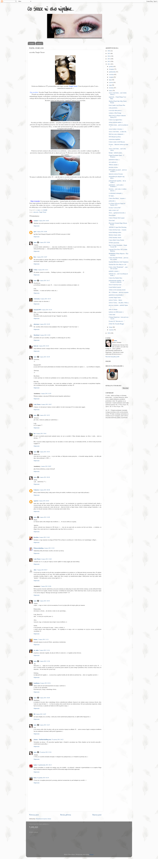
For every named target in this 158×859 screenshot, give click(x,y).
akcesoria (35, 212)
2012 (109, 61)
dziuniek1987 (37, 310)
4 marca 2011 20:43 (44, 501)
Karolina (36, 537)
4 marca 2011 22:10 (49, 548)
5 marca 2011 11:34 (44, 650)
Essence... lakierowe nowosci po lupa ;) (118, 145)
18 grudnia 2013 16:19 (43, 777)
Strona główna (65, 814)
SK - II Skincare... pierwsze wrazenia (118, 292)
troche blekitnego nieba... (115, 232)
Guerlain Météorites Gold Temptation (118, 262)
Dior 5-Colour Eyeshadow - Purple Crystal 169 (118, 246)
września (111, 74)
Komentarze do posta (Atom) (43, 819)
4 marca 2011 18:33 (44, 346)
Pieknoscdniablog (38, 548)
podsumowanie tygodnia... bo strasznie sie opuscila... (116, 281)
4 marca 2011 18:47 (46, 404)
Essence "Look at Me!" (115, 207)
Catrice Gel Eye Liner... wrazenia (117, 230)
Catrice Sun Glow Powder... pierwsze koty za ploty (118, 258)
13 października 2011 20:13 (44, 765)
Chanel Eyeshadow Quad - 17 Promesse (116, 156)
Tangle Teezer (42, 212)
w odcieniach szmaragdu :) (116, 193)
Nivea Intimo (112, 215)
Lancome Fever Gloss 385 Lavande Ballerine (118, 250)
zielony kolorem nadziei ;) (115, 122)
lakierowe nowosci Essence (116, 174)
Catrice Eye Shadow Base (115, 278)
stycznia (111, 330)
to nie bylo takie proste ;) (115, 110)
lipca (110, 80)
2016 (109, 51)
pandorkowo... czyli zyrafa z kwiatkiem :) (116, 185)
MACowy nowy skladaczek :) (116, 134)
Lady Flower (37, 404)
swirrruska (37, 299)
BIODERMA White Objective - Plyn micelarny (118, 254)
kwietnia (111, 88)
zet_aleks (36, 650)
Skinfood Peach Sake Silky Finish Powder (117, 102)
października (112, 72)
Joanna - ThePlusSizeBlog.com (42, 739)
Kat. (35, 257)
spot (35, 231)
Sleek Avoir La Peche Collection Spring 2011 (117, 116)
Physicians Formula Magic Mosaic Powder (118, 224)
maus (35, 242)
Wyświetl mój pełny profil (112, 356)
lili (34, 714)
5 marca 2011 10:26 (46, 586)
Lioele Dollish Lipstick (115, 287)
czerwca (111, 82)
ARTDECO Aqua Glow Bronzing (117, 227)
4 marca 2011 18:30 (45, 335)
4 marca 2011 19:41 (41, 433)
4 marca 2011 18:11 (43, 270)
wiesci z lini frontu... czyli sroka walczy (117, 149)
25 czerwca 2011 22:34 (45, 752)
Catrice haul (112, 314)
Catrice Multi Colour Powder (116, 240)
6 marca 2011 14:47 (44, 725)
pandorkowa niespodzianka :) (116, 295)
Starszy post (96, 814)
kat (34, 433)
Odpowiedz (36, 226)
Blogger (92, 854)
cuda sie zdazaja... (113, 309)
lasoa (35, 778)
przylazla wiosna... (114, 167)
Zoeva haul (112, 220)
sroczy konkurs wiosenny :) (116, 129)
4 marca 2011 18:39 (44, 357)
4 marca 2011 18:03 (43, 220)
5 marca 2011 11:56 (44, 661)
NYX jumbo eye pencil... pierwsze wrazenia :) (118, 170)
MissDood (36, 335)
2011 (109, 64)
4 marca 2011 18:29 (45, 324)
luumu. (36, 639)
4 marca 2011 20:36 (45, 490)
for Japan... (112, 196)
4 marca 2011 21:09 (44, 517)
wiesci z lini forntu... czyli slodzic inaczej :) (118, 93)
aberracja (36, 324)
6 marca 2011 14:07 (41, 714)
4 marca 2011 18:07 (42, 257)
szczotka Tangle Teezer (115, 297)
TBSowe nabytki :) (114, 165)
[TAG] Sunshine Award (115, 237)
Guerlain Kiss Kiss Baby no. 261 (117, 264)
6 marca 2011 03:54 (45, 683)
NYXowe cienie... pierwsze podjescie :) (118, 125)
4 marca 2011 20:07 (46, 466)
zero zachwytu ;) (113, 162)
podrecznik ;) (112, 201)
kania (35, 765)
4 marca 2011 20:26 (44, 477)
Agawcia (36, 501)
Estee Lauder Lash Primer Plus (117, 105)
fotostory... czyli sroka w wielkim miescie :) (117, 189)
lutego (111, 327)
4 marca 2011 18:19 (45, 299)
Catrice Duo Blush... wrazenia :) (117, 198)
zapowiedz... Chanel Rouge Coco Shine (117, 97)
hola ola (36, 346)
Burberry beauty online (115, 235)
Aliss (35, 570)
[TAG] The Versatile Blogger (116, 324)
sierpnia (111, 77)
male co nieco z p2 (113, 210)
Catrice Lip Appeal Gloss (115, 120)
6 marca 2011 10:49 (44, 698)
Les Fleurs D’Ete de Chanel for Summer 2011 (117, 204)
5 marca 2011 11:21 (43, 639)
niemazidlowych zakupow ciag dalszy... (116, 177)
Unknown (36, 490)
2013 (109, 59)
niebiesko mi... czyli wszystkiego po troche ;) (118, 274)
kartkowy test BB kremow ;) (116, 312)
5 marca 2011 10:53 (44, 601)
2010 (109, 333)
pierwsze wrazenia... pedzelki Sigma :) (118, 306)
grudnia (111, 66)
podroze (39, 43)
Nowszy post (34, 814)
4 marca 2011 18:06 (44, 242)
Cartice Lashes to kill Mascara (117, 142)
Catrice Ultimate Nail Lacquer (117, 218)
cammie (36, 221)
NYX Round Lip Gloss (115, 137)
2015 (109, 53)
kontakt (32, 43)
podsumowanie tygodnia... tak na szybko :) (117, 181)
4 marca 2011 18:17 (44, 280)
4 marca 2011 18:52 (44, 415)
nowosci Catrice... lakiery (115, 300)
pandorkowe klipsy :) (114, 159)
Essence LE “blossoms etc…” (117, 321)
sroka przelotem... (113, 108)
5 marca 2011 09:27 (42, 570)
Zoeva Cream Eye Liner (115, 284)
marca (111, 90)
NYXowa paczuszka (114, 242)
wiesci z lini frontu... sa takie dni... (118, 131)
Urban (35, 270)
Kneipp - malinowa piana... (116, 153)
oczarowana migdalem (114, 139)
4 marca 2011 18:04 (42, 231)
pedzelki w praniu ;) (114, 271)
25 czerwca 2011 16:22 (57, 739)
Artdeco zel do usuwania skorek (117, 290)
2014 (109, 56)
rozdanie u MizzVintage (115, 113)
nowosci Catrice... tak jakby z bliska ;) (119, 302)
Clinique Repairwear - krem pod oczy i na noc (118, 317)
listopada (111, 69)
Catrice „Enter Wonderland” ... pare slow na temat (118, 267)
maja (110, 85)
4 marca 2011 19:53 (44, 452)
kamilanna (37, 683)
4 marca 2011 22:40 (46, 559)
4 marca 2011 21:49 (44, 537)
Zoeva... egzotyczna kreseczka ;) (117, 213)
